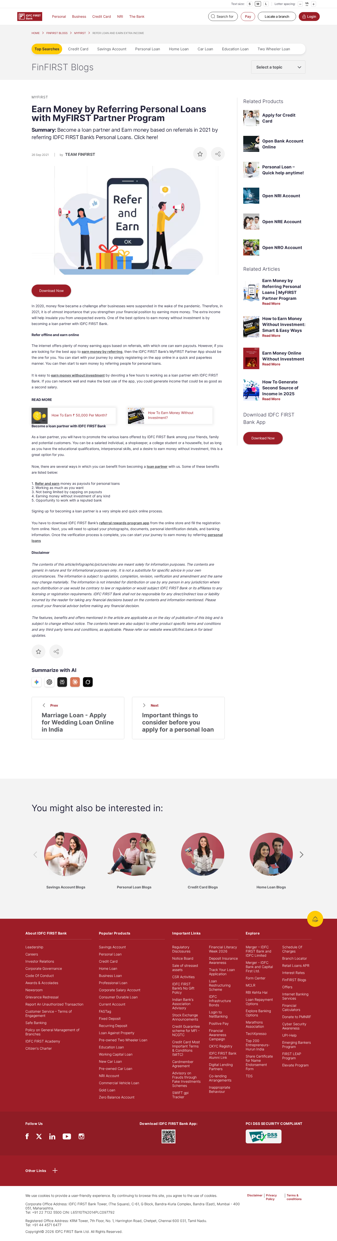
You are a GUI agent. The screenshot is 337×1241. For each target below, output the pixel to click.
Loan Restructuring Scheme (219, 985)
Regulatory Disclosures (181, 949)
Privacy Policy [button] (271, 1197)
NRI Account (109, 1076)
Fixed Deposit (110, 1018)
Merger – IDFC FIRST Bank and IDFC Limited (258, 951)
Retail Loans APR (295, 965)
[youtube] (67, 1137)
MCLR (250, 985)
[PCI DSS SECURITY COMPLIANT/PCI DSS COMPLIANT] (263, 1136)
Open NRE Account (281, 221)
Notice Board (182, 958)
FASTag (105, 1011)
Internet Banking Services (295, 996)
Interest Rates (293, 973)
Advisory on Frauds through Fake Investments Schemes (186, 1079)
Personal (59, 16)
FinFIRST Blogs (294, 980)
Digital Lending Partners (221, 1066)
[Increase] (313, 4)
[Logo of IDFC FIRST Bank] (29, 16)
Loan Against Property (116, 1033)
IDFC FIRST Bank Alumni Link (222, 1055)
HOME (36, 33)
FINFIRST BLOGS (57, 33)
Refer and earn (47, 483)
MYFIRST (80, 33)
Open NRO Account (282, 247)
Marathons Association (255, 1024)
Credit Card (101, 16)
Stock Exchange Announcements (185, 1017)
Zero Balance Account (116, 1097)
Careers (31, 954)
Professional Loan (113, 983)
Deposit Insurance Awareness (223, 960)
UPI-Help (289, 1035)
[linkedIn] (52, 1137)
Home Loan (179, 49)
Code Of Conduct (39, 975)
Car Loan (205, 49)
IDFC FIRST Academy (42, 1041)
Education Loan (235, 49)
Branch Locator (294, 958)
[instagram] (81, 1137)
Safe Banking (35, 1023)
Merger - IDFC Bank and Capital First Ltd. (259, 966)
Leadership (34, 947)
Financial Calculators (291, 1007)
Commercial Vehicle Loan (119, 1083)
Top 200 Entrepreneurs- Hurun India (258, 1045)
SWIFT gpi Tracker (180, 1095)
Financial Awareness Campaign (217, 1034)
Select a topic (269, 67)
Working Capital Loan (115, 1054)
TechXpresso (256, 1033)
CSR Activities (183, 977)
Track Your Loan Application (222, 972)
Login (311, 16)
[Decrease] (300, 4)
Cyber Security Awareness (294, 1026)
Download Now (51, 290)
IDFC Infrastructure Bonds (220, 1000)
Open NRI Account (281, 195)
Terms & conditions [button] (294, 1197)
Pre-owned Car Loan (115, 1068)
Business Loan (110, 975)
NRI (120, 16)
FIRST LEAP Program (291, 1056)
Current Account (112, 1004)
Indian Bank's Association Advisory (182, 1003)
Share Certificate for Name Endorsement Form (259, 1062)
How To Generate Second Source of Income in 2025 (280, 387)
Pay (248, 16)
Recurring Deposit (113, 1026)
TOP (315, 921)
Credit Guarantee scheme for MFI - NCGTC (186, 1030)
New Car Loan (110, 1061)
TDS (249, 1076)
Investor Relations (39, 961)
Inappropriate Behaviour (219, 1089)
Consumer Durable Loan (118, 997)
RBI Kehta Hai (256, 992)
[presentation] (35, 855)
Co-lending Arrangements (220, 1078)
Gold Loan (107, 1090)
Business (79, 16)
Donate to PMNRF (296, 1017)
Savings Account (111, 49)
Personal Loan (147, 49)
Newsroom (34, 990)
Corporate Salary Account (119, 990)
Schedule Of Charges (292, 949)
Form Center (255, 978)
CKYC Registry (220, 1046)
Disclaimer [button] (254, 1195)
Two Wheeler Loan (274, 49)
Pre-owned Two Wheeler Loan (123, 1040)
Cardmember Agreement (182, 1064)
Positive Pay (219, 1023)
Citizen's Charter (38, 1048)
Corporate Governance (43, 968)
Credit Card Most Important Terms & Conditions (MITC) (186, 1048)
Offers (287, 987)
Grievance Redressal (41, 997)
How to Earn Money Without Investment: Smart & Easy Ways (283, 324)
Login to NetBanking (218, 1014)
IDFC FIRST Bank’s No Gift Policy (183, 988)
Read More (271, 303)
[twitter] (39, 1136)
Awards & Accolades (41, 983)
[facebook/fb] (27, 1137)
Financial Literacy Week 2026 (223, 949)
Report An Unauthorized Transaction (54, 1004)
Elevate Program (295, 1065)
